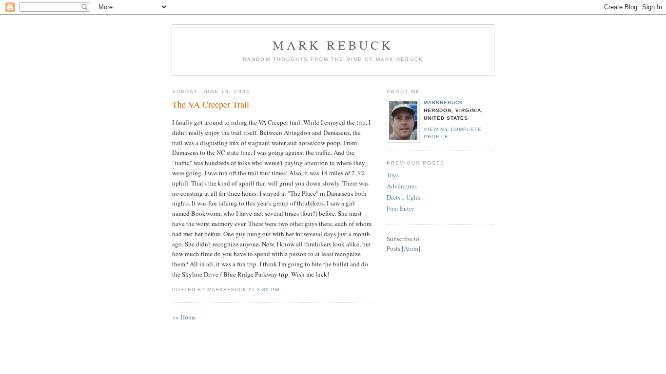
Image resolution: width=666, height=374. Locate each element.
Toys (393, 174)
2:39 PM (268, 289)
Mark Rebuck (333, 45)
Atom (411, 248)
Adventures (402, 186)
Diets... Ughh (404, 197)
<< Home (184, 317)
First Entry (400, 208)
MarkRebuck (443, 102)
